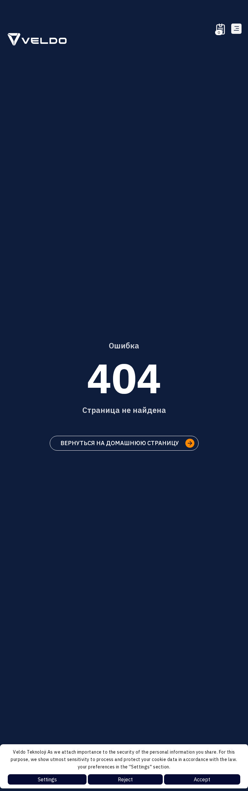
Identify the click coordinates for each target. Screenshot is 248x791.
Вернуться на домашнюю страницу (119, 443)
